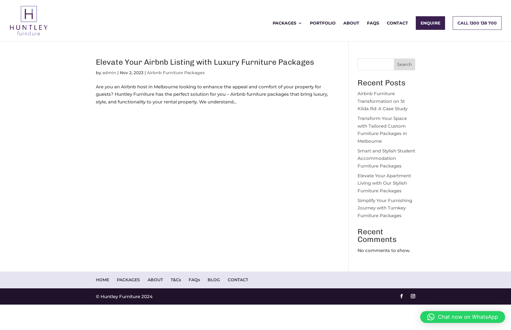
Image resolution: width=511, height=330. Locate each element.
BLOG (214, 279)
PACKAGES (284, 23)
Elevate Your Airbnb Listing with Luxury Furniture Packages (205, 62)
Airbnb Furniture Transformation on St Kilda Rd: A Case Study (382, 101)
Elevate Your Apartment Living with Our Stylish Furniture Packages (384, 183)
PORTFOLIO (323, 23)
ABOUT (351, 23)
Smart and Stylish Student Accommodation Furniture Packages (386, 158)
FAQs (373, 23)
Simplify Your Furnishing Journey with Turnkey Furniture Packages (385, 208)
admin (109, 72)
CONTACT (397, 23)
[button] (462, 317)
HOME (102, 279)
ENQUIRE (430, 23)
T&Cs (176, 279)
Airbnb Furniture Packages (176, 72)
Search (404, 64)
